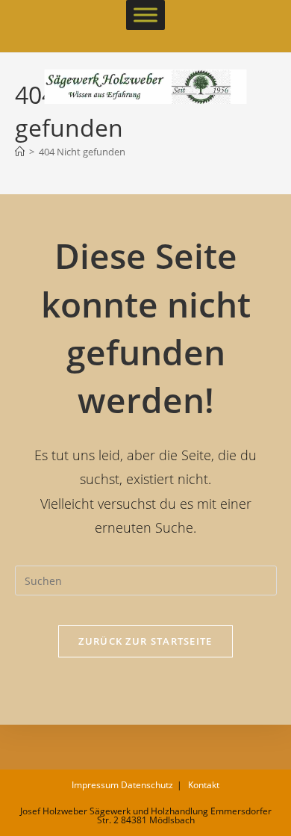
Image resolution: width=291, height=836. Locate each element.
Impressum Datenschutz (122, 784)
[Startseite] (20, 151)
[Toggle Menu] (145, 14)
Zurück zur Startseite (145, 641)
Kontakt (203, 784)
